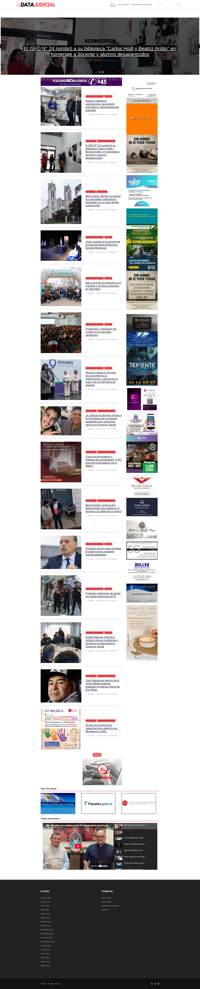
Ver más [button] (97, 755)
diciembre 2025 (47, 930)
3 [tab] (103, 72)
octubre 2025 (46, 938)
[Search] (179, 4)
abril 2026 (45, 914)
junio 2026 (45, 906)
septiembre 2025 (47, 942)
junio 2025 (45, 953)
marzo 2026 (45, 918)
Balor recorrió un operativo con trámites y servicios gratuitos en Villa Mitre (103, 286)
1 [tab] (96, 72)
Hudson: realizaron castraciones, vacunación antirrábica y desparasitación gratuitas (102, 105)
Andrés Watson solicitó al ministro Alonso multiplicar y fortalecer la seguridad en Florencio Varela (102, 642)
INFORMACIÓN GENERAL (94, 96)
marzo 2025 (45, 966)
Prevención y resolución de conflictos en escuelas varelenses (101, 332)
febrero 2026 (46, 922)
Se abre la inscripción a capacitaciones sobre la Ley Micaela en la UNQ (102, 728)
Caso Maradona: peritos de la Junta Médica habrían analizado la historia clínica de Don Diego (103, 685)
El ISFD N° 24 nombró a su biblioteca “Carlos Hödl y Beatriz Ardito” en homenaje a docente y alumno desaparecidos (102, 152)
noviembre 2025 (47, 934)
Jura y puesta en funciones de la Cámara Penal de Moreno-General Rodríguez (103, 244)
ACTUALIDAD (94, 41)
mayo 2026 (45, 910)
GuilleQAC (89, 60)
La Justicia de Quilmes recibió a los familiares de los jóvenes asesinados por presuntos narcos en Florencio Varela (104, 420)
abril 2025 (45, 961)
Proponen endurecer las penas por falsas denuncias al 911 (103, 595)
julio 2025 (45, 950)
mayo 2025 (45, 958)
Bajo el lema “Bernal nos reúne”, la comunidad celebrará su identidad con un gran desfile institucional (100, 51)
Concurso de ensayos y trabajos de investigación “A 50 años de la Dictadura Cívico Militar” (103, 461)
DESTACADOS (106, 41)
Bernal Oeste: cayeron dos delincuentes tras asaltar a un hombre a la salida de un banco (103, 508)
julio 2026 (45, 902)
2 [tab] (100, 72)
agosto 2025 (46, 946)
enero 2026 (45, 926)
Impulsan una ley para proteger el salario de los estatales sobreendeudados (104, 551)
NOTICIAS (108, 96)
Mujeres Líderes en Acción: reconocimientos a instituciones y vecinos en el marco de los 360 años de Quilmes (102, 379)
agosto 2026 (46, 898)
